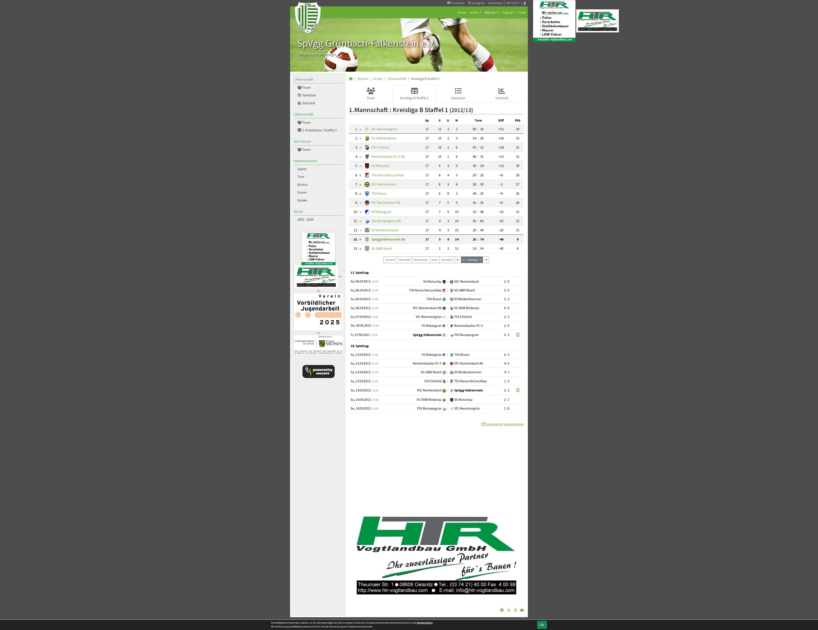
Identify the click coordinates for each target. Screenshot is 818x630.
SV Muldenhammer (385, 230)
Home (461, 12)
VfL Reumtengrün (384, 129)
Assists (302, 184)
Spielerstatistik (305, 161)
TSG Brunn (379, 193)
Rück (421, 260)
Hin (404, 260)
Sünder (302, 200)
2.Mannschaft (303, 114)
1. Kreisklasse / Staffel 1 (319, 130)
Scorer (302, 192)
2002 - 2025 (305, 219)
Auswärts (447, 260)
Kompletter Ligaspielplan (504, 424)
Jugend (507, 12)
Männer (490, 12)
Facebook (457, 3)
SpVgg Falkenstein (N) (388, 239)
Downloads (495, 3)
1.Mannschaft (303, 79)
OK (542, 625)
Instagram (478, 3)
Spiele (301, 169)
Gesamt (390, 260)
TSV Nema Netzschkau (387, 175)
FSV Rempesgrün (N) (386, 221)
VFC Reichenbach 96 (385, 202)
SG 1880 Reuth (381, 248)
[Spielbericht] (517, 334)
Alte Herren (302, 141)
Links (522, 12)
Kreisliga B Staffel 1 (414, 98)
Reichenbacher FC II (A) (388, 156)
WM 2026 (511, 3)
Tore (300, 176)
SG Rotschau (380, 166)
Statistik (308, 103)
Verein (474, 12)
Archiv (298, 211)
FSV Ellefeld (380, 147)
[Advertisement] (436, 467)
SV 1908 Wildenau (383, 138)
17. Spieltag (470, 260)
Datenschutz (425, 622)
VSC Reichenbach (383, 184)
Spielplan (309, 95)
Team (306, 87)
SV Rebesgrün (381, 212)
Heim (434, 260)
